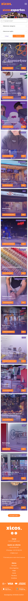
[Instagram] (12, 533)
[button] (14, 515)
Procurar (18, 36)
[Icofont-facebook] (16, 533)
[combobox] (14, 26)
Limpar (7, 36)
